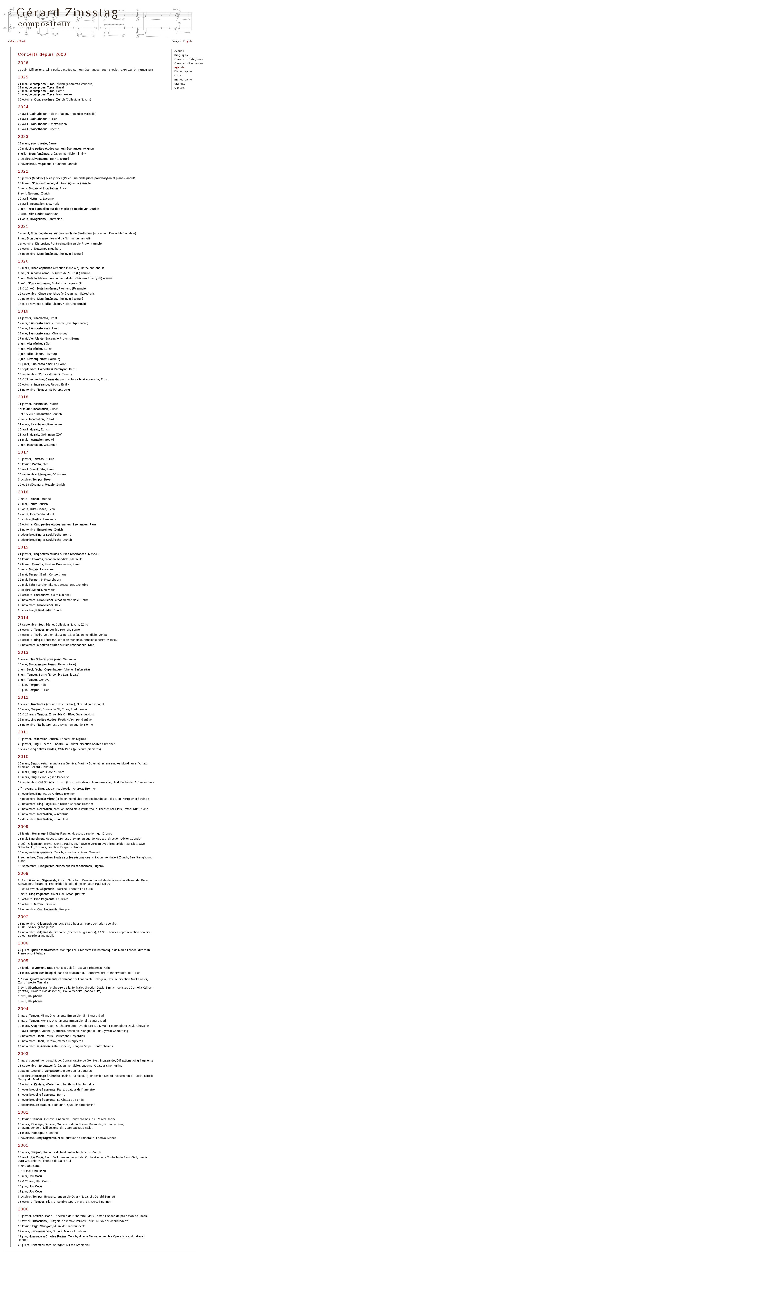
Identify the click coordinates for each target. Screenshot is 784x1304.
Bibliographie (183, 79)
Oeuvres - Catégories (188, 59)
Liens (178, 75)
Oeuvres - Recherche (188, 63)
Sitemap (179, 83)
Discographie (183, 71)
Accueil (179, 51)
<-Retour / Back (17, 41)
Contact (179, 87)
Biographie (181, 55)
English (187, 41)
